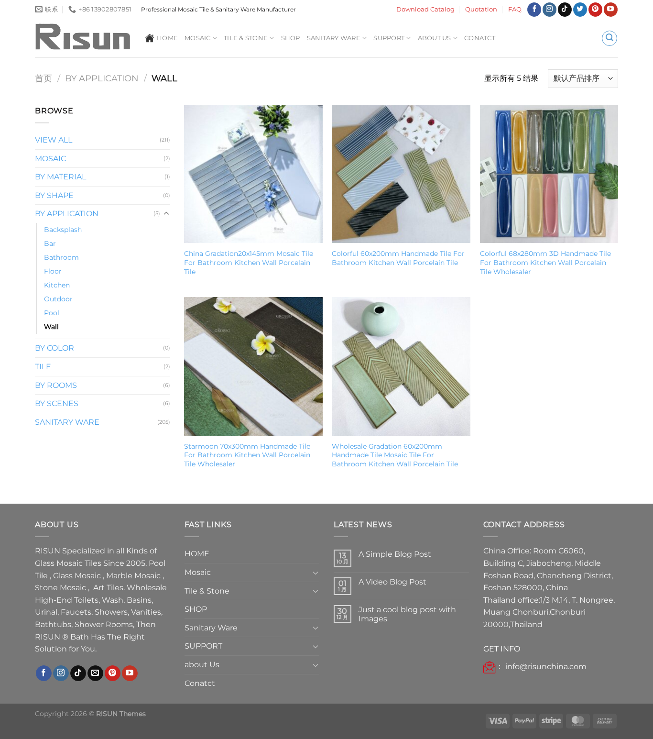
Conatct (479, 38)
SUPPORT (388, 38)
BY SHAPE (54, 195)
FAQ (515, 9)
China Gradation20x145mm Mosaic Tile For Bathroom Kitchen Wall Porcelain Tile (248, 262)
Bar (50, 243)
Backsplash (63, 229)
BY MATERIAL (60, 176)
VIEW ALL (53, 139)
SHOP (290, 38)
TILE (43, 366)
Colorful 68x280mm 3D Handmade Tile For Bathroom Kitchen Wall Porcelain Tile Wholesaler (545, 262)
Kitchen (57, 285)
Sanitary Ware (333, 38)
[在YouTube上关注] (611, 9)
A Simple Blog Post (395, 554)
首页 (43, 78)
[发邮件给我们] (95, 673)
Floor (53, 271)
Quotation (481, 9)
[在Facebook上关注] (534, 9)
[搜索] (609, 38)
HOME (167, 38)
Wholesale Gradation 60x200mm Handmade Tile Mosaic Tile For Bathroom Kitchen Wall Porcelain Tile (395, 455)
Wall (51, 326)
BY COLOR (54, 348)
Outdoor (58, 299)
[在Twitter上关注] (580, 9)
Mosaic (198, 38)
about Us (434, 38)
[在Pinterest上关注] (595, 9)
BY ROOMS (56, 385)
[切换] (166, 214)
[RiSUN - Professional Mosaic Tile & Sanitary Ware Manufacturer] (83, 38)
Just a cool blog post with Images (407, 614)
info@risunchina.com (546, 666)
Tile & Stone (246, 38)
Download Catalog (425, 9)
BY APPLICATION (102, 78)
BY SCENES (56, 403)
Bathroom (61, 257)
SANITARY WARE (67, 422)
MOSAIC (50, 158)
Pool (51, 313)
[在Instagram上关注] (549, 9)
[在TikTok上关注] (565, 9)
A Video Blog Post (392, 581)
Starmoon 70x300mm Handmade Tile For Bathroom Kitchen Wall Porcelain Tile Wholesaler (247, 455)
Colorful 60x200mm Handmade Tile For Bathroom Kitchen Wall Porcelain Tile (398, 258)
